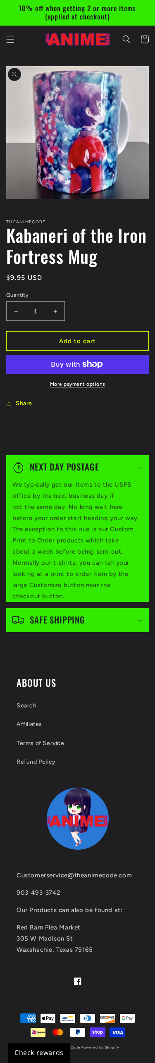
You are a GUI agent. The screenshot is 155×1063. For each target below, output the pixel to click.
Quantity (17, 295)
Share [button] (24, 403)
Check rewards (39, 1052)
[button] (10, 39)
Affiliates (29, 724)
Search (27, 705)
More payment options (77, 384)
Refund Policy (36, 761)
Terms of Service (40, 743)
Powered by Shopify (100, 1047)
